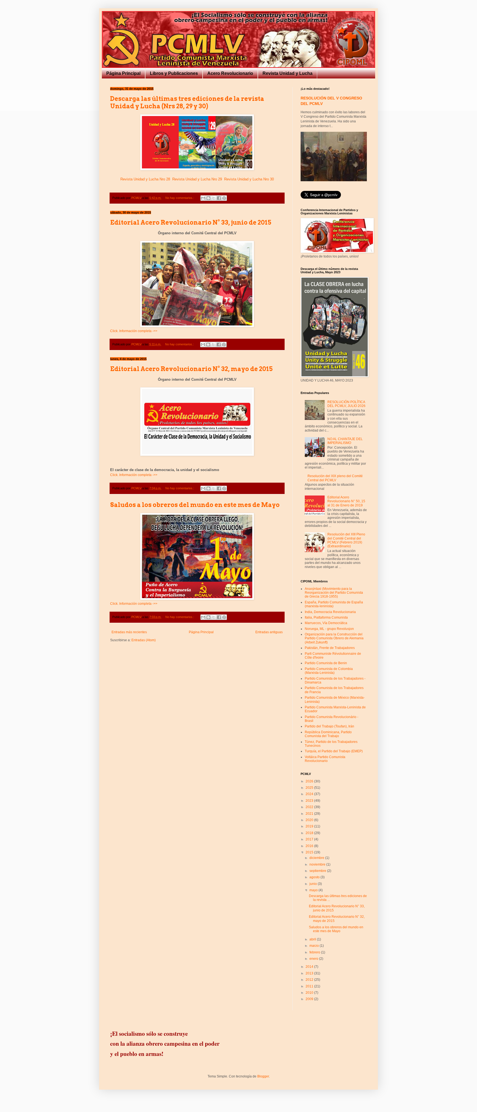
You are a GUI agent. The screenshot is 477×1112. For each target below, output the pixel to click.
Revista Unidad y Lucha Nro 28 (145, 179)
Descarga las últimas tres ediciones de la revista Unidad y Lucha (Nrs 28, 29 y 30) (187, 102)
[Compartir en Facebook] (219, 198)
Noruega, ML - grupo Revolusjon (329, 629)
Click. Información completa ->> (133, 331)
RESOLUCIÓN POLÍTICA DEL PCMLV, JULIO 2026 (346, 404)
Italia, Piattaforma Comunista (326, 617)
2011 (310, 986)
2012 (310, 980)
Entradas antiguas (269, 632)
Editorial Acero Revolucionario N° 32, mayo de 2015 (191, 368)
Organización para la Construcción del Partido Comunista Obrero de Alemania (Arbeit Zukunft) (334, 638)
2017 (310, 839)
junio (313, 884)
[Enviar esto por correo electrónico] (203, 198)
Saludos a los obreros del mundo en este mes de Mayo (195, 504)
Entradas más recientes (129, 632)
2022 (310, 807)
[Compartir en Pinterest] (224, 198)
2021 (310, 814)
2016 (310, 846)
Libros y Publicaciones (174, 73)
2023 (310, 801)
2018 (310, 833)
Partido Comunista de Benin (326, 663)
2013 (310, 973)
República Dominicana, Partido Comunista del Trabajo (328, 734)
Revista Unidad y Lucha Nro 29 (197, 179)
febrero (315, 952)
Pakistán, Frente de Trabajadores (330, 648)
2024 (310, 794)
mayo (314, 890)
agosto (314, 877)
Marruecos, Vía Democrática (326, 623)
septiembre (318, 871)
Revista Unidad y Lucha (287, 73)
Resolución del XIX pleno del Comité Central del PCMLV (335, 478)
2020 (310, 820)
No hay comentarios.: (180, 197)
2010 (310, 993)
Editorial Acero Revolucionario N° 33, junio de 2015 (190, 222)
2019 (310, 826)
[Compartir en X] (213, 198)
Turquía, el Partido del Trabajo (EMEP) (334, 751)
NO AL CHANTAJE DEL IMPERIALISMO (345, 441)
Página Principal (123, 73)
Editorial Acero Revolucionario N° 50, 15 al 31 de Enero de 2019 (346, 501)
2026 (310, 781)
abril (313, 939)
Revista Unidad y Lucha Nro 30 (249, 179)
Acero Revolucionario (230, 73)
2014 (310, 967)
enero (314, 959)
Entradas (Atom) (143, 640)
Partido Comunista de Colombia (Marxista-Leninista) (329, 671)
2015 (310, 852)
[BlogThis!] (208, 198)
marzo (314, 946)
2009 (310, 999)
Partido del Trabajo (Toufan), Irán (329, 726)
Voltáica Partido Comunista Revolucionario (325, 759)
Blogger (263, 1076)
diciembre (317, 858)
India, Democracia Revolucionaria (330, 612)
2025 (310, 788)
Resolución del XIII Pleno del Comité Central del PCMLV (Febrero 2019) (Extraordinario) (346, 540)
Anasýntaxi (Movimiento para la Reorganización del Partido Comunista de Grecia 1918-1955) (334, 593)
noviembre (317, 864)
